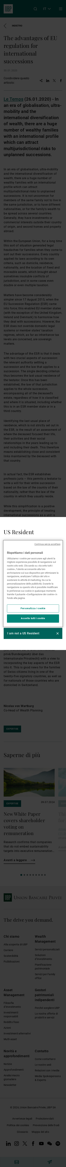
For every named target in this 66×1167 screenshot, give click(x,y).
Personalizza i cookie (33, 608)
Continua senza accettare (47, 544)
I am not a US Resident (23, 633)
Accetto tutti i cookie (33, 618)
